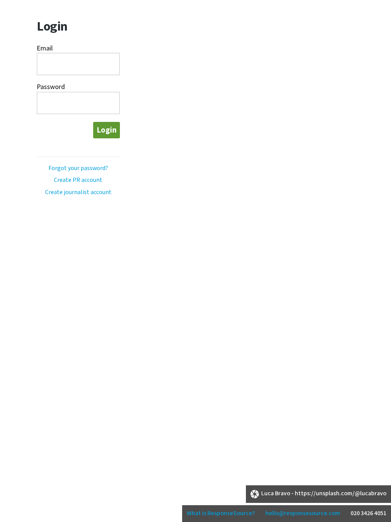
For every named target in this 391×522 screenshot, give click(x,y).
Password (51, 87)
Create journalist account (78, 192)
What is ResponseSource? (221, 513)
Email (45, 48)
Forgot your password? (78, 168)
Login (106, 130)
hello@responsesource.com (302, 513)
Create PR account (78, 180)
